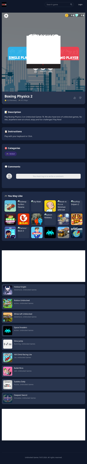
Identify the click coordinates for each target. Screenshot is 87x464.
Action (10, 154)
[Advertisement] (43, 50)
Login (80, 4)
